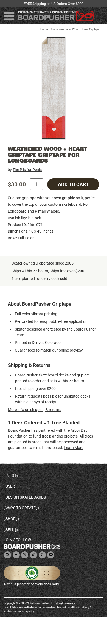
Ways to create (20, 508)
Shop (53, 29)
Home (44, 29)
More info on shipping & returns (34, 409)
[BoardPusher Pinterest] (42, 555)
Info (9, 475)
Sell (9, 530)
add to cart (73, 184)
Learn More (73, 447)
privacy (85, 607)
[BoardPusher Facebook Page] (16, 555)
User (10, 486)
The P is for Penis (27, 169)
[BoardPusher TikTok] (33, 555)
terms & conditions (68, 607)
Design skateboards (25, 497)
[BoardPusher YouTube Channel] (50, 555)
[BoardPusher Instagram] (7, 555)
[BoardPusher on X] (24, 555)
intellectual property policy (19, 611)
